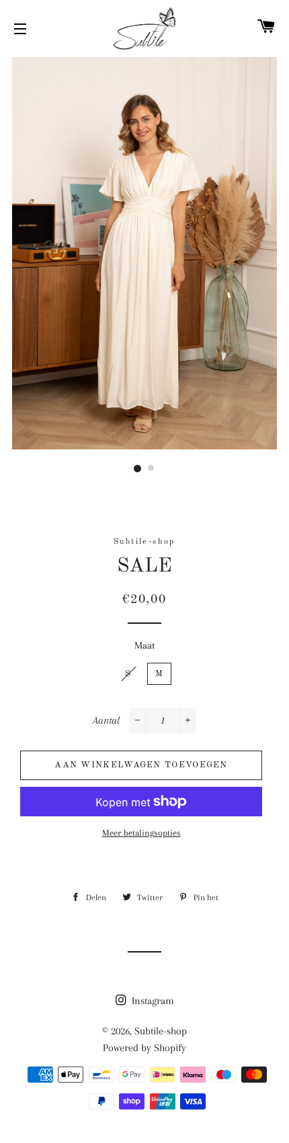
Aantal (106, 720)
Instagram (151, 1001)
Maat (144, 645)
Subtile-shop (160, 1031)
